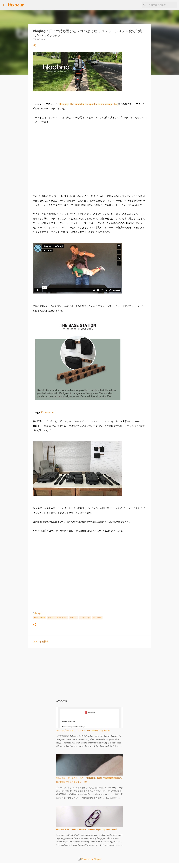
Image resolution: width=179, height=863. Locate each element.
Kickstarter (47, 412)
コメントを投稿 (41, 641)
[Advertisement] (89, 671)
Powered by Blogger (91, 859)
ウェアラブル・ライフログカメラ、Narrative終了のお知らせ (83, 730)
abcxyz (38, 613)
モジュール (97, 617)
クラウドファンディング (57, 617)
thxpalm (16, 4)
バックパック (85, 617)
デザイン (73, 617)
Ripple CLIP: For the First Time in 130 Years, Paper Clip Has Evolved (86, 829)
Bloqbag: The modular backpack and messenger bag (88, 104)
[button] (34, 45)
